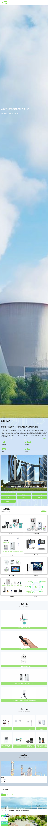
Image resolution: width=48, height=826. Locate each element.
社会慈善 (8, 501)
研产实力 (40, 497)
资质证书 (24, 497)
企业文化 (40, 494)
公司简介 (8, 494)
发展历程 (24, 494)
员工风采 (8, 497)
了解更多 (44, 438)
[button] (2, 769)
